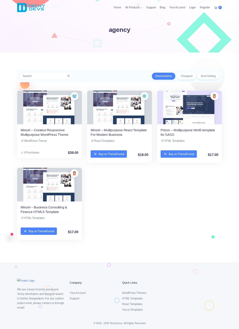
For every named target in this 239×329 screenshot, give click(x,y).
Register (205, 7)
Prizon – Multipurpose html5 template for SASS (188, 132)
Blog (162, 7)
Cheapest (186, 76)
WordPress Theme (35, 140)
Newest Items (163, 76)
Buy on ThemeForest (111, 154)
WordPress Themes (134, 292)
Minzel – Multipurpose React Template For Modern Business (119, 132)
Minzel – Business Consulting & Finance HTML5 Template (44, 209)
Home (117, 7)
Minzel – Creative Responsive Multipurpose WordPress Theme (44, 132)
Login (192, 7)
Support (151, 7)
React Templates (104, 140)
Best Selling (208, 76)
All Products (132, 7)
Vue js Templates (132, 309)
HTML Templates (174, 140)
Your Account (177, 7)
